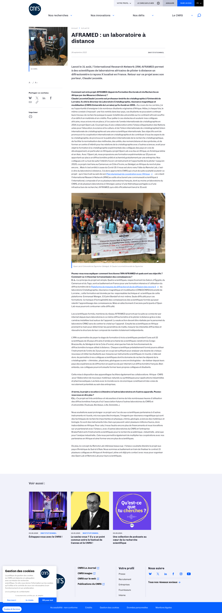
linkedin (166, 573)
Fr (198, 3)
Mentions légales (164, 607)
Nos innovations (100, 15)
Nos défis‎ (138, 15)
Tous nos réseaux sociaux (158, 582)
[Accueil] (37, 9)
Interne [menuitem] (122, 595)
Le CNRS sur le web (145, 3)
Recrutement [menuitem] (125, 579)
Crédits (88, 607)
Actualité (85, 28)
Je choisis (29, 600)
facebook (173, 573)
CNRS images (85, 573)
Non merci (11, 600)
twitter (158, 573)
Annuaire (170, 3)
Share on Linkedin (44, 98)
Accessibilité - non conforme (63, 607)
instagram (181, 573)
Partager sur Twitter (37, 98)
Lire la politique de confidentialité (17, 592)
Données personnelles (137, 607)
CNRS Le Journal (87, 568)
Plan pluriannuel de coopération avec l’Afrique (128, 174)
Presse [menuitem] (122, 574)
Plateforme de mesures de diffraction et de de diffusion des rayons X (123, 287)
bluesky (150, 573)
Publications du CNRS (89, 584)
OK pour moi (47, 600)
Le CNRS (177, 15)
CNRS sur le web (87, 578)
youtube (189, 573)
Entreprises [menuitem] (124, 584)
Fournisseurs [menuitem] (125, 590)
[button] (12, 609)
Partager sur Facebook (50, 98)
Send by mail (30, 102)
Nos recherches (58, 15)
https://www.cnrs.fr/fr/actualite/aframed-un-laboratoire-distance (37, 102)
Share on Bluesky (30, 98)
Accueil (74, 28)
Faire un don (185, 3)
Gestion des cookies (109, 607)
